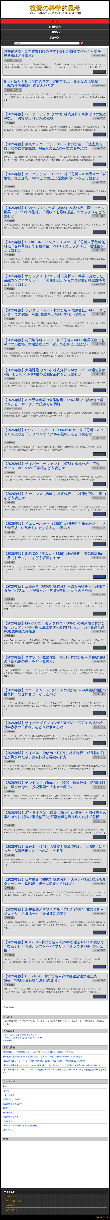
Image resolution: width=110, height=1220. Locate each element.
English (6, 1086)
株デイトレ (8, 1130)
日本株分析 (9, 123)
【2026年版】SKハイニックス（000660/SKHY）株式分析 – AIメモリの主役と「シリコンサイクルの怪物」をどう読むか (54, 432)
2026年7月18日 (99, 284)
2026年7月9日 (99, 661)
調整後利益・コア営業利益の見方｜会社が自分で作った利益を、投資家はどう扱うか (38, 1052)
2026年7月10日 (99, 594)
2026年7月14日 (99, 404)
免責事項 (10, 1205)
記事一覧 (55, 37)
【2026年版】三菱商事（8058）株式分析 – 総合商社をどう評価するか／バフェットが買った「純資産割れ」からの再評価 (55, 588)
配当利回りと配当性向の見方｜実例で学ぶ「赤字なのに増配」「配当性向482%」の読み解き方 (52, 83)
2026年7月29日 (99, 182)
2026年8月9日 (99, 118)
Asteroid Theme (102, 1217)
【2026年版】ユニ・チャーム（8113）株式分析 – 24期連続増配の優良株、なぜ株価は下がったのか (55, 692)
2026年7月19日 (99, 250)
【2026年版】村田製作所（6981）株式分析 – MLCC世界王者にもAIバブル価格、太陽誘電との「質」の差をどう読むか (54, 342)
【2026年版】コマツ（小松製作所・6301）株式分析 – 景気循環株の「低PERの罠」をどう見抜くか (55, 659)
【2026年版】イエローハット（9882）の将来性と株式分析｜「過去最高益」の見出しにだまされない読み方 (55, 526)
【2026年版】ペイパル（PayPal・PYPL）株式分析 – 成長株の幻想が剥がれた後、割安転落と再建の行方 (54, 755)
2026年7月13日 (99, 468)
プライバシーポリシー (15, 1201)
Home (55, 21)
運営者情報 (11, 1196)
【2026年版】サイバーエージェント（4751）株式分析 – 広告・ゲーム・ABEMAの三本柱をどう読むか (53, 466)
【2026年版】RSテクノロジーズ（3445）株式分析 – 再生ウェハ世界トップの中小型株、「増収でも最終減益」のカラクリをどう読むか (55, 212)
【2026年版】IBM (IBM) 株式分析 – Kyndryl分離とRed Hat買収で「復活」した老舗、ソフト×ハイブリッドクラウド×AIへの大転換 (54, 946)
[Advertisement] (55, 1162)
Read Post (99, 72)
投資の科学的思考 (55, 7)
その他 (6, 1091)
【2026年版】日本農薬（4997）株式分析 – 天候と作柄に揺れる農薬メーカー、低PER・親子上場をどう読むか (55, 881)
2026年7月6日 (99, 851)
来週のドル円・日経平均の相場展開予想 (20, 1126)
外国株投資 (55, 26)
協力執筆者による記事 (12, 1104)
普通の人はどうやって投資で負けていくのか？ (24, 1038)
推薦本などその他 (10, 1117)
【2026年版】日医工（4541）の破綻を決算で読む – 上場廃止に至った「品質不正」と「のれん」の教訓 (55, 849)
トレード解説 (8, 1095)
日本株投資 (55, 32)
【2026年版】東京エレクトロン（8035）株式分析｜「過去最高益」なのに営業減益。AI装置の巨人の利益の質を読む (53, 146)
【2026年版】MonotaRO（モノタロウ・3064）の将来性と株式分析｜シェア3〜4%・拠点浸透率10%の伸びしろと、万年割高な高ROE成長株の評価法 (54, 627)
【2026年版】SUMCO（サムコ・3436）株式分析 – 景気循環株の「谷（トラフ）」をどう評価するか (54, 556)
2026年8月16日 (99, 55)
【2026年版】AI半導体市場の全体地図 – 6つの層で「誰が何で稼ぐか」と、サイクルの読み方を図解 (54, 402)
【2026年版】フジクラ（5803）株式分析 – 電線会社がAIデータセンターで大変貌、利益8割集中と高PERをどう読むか (55, 312)
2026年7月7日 (99, 727)
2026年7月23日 (99, 216)
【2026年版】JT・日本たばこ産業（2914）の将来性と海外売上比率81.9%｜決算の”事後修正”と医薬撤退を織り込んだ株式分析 (55, 815)
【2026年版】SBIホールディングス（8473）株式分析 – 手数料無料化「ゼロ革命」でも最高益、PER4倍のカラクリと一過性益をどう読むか (54, 246)
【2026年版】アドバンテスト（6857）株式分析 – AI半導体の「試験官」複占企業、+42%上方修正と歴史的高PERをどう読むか (55, 176)
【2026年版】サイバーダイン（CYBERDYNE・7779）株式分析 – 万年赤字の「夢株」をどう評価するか (55, 725)
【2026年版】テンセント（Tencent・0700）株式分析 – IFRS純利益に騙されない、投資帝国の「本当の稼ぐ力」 (54, 785)
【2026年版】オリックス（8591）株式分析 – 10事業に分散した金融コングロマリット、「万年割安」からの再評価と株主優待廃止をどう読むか (54, 280)
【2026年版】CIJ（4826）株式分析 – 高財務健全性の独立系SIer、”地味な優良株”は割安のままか (50, 978)
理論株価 (8, 1040)
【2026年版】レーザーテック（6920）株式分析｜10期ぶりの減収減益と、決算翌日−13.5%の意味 (44, 1061)
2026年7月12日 (99, 558)
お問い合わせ (11, 1210)
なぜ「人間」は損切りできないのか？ (20, 1035)
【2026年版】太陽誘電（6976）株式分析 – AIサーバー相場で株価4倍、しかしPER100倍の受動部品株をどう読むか (54, 372)
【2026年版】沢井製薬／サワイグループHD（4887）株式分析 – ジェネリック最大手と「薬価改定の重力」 (53, 911)
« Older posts (8, 1007)
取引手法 (7, 1108)
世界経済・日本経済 (13, 60)
